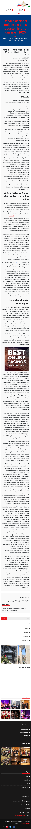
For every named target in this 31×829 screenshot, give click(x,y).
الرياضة (26, 632)
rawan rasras (16, 58)
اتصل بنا (26, 735)
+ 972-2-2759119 (19, 10)
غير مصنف (25, 640)
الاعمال (26, 628)
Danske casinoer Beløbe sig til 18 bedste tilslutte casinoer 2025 (15, 52)
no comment (21, 60)
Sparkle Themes (25, 823)
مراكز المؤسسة (24, 732)
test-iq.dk (11, 216)
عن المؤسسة (24, 729)
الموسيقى (25, 636)
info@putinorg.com (13, 13)
